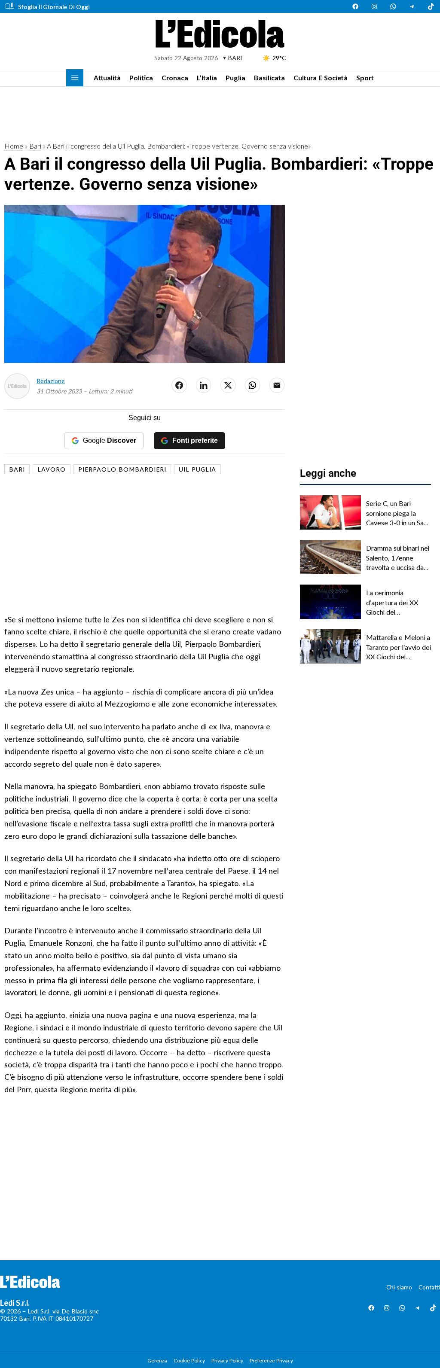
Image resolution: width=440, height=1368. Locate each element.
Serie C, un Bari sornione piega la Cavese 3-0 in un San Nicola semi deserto (396, 513)
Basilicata (269, 77)
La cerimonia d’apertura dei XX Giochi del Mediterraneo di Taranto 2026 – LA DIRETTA (393, 602)
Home (13, 146)
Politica (141, 77)
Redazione (51, 380)
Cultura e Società (320, 77)
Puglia (235, 77)
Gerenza (157, 1360)
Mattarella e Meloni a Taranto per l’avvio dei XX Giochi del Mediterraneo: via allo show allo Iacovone (398, 647)
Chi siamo (399, 1287)
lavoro (51, 469)
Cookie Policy (189, 1360)
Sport (365, 77)
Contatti (429, 1287)
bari (17, 469)
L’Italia (207, 77)
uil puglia (197, 469)
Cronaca (175, 77)
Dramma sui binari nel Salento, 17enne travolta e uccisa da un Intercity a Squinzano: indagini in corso (397, 558)
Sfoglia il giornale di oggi (54, 6)
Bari (35, 146)
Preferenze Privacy (271, 1360)
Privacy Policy (227, 1360)
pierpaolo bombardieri (122, 469)
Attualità (107, 77)
